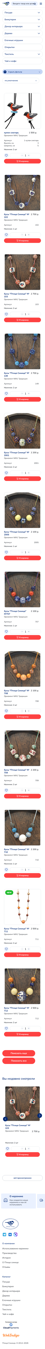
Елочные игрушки (14, 40)
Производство (9, 1253)
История (6, 1257)
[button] (39, 1115)
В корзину (24, 161)
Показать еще (19, 1053)
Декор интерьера (13, 26)
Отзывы (6, 1267)
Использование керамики (15, 1248)
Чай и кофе (10, 61)
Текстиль (9, 54)
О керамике (16, 1196)
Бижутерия (10, 19)
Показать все (19, 1060)
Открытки (10, 47)
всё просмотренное (23, 1178)
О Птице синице (10, 1262)
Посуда (8, 12)
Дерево (8, 33)
